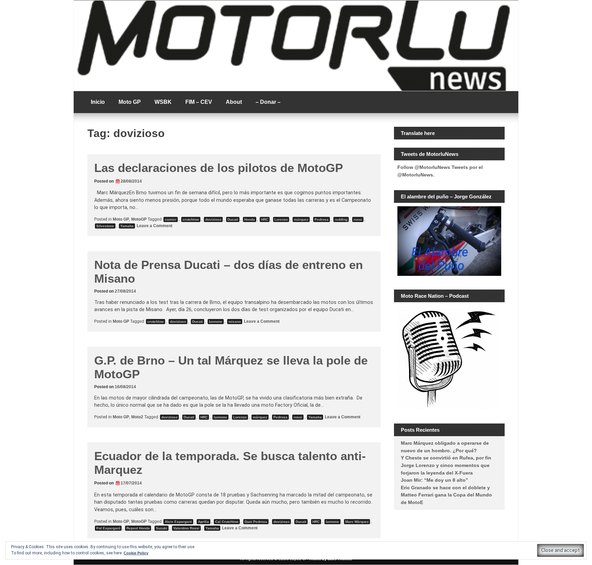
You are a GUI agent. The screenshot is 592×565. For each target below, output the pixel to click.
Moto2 (137, 417)
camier (170, 219)
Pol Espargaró (108, 528)
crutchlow (191, 219)
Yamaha (127, 226)
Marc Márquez (357, 522)
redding (341, 219)
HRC (264, 219)
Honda (249, 219)
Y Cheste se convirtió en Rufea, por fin (446, 457)
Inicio (98, 102)
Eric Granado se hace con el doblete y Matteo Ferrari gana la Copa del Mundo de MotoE (446, 495)
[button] (560, 550)
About (234, 102)
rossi (358, 219)
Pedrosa (321, 219)
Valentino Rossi (186, 528)
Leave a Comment (154, 225)
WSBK (163, 102)
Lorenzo (281, 219)
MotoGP (139, 219)
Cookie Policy (136, 553)
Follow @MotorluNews (423, 167)
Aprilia (203, 522)
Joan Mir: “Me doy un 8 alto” (434, 480)
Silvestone (105, 226)
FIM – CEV (198, 102)
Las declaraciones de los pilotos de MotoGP (218, 167)
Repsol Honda (138, 528)
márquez (301, 219)
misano (235, 321)
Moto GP (130, 102)
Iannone (215, 321)
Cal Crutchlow (226, 522)
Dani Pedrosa (256, 522)
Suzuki (161, 528)
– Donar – (268, 102)
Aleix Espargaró (178, 522)
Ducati (232, 219)
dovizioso (213, 219)
